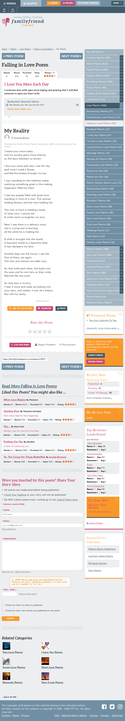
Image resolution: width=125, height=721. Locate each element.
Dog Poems (94, 570)
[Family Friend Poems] (23, 22)
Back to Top (10, 697)
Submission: (9, 539)
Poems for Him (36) (97, 177)
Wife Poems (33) (96, 236)
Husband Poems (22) (98, 129)
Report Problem (46, 345)
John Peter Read (95, 475)
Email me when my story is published (24, 605)
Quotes (32, 3)
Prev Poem (14, 56)
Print (62, 308)
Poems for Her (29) (97, 171)
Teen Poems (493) (96, 273)
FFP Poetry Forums (88, 3)
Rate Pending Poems (98, 398)
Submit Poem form (67, 500)
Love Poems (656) (97, 105)
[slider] (50, 76)
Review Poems (95, 362)
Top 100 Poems (95, 52)
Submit (54, 3)
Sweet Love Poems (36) (100, 212)
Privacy (25, 715)
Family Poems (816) (97, 70)
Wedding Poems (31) (98, 230)
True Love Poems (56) (99, 224)
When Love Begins (15, 400)
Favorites (46, 308)
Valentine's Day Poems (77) (102, 279)
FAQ (57, 715)
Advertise (117, 715)
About (15, 715)
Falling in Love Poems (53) (101, 123)
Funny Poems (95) (96, 88)
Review (69, 3)
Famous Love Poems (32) (101, 242)
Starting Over (12, 411)
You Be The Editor (98, 511)
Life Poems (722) (96, 99)
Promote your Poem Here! (102, 329)
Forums (105, 715)
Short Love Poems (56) (99, 207)
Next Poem (71, 56)
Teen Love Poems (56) (99, 218)
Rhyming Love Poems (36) (101, 195)
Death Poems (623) (97, 64)
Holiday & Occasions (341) (101, 93)
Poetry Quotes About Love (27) (104, 183)
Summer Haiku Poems (100, 556)
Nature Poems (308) (98, 249)
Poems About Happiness (102, 549)
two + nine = (9, 590)
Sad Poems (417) (96, 261)
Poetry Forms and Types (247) (103, 291)
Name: (6, 510)
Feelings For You (13, 442)
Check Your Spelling (15, 495)
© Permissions (67, 345)
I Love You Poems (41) (99, 135)
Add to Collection (22, 308)
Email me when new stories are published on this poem (33, 611)
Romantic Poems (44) (98, 201)
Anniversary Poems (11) (100, 111)
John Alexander (94, 443)
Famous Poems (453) (98, 76)
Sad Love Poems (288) (99, 255)
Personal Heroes (97, 563)
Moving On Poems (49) (99, 159)
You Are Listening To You (103, 320)
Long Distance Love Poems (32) (104, 147)
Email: (6, 521)
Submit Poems (95, 355)
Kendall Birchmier (57, 457)
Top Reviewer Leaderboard (97, 431)
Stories (94, 715)
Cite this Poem (21, 345)
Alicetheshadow (94, 454)
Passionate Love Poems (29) (102, 165)
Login (89, 417)
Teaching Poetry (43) (98, 285)
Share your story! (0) (18, 109)
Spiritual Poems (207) (98, 267)
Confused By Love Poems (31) (103, 117)
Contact (6, 715)
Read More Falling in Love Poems (29, 386)
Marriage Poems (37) (98, 153)
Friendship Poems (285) (100, 82)
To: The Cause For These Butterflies (24, 457)
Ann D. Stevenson (95, 486)
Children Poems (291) (99, 58)
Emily (89, 465)
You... (7, 426)
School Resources (96, 297)
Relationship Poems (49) (100, 189)
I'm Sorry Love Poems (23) (101, 141)
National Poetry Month (99, 303)
